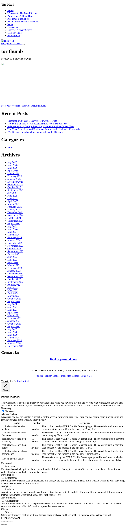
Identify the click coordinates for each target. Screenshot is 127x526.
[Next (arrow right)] (5, 524)
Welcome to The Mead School (22, 13)
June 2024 (12, 229)
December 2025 (15, 181)
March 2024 (13, 234)
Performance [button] (7, 474)
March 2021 (13, 315)
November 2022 (15, 276)
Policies (39, 375)
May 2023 (12, 259)
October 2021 (14, 298)
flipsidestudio (23, 381)
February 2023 (14, 268)
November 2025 (15, 184)
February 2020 (14, 340)
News (10, 24)
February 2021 (14, 318)
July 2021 (12, 304)
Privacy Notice (52, 375)
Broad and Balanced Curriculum (23, 21)
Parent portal (13, 35)
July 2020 (12, 329)
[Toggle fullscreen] (8, 521)
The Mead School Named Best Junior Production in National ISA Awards (43, 129)
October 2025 (14, 187)
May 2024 (12, 232)
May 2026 (12, 168)
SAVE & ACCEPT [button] (10, 517)
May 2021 (12, 309)
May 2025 (12, 198)
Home (10, 10)
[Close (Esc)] (2, 521)
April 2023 (12, 262)
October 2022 (14, 279)
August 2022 (13, 284)
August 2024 (13, 223)
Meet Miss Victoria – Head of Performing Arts (23, 105)
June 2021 (12, 307)
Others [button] (4, 509)
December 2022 (15, 273)
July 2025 (12, 193)
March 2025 (13, 204)
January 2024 (14, 240)
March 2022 (13, 296)
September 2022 (15, 282)
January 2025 (14, 209)
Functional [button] (6, 463)
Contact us (12, 27)
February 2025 (14, 206)
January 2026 (14, 179)
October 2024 (14, 218)
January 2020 (14, 343)
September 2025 (15, 190)
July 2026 (12, 162)
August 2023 (13, 254)
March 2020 (13, 337)
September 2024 (15, 220)
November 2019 (15, 346)
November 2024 (15, 215)
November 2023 (15, 245)
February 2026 (14, 176)
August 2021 (13, 301)
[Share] (5, 521)
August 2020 (13, 326)
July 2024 (12, 226)
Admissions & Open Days (20, 16)
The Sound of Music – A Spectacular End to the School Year (37, 123)
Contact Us (86, 375)
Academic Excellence (18, 18)
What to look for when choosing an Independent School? (35, 132)
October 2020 (14, 323)
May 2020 (12, 335)
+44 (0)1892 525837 (11, 43)
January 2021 (14, 321)
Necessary (10, 411)
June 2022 (12, 287)
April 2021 (12, 312)
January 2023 (14, 270)
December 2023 (15, 243)
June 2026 (12, 165)
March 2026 (13, 173)
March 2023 (13, 265)
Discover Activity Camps (19, 30)
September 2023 (15, 251)
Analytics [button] (6, 486)
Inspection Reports (70, 375)
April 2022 (12, 293)
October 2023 (14, 248)
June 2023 (12, 257)
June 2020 (12, 332)
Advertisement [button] (8, 497)
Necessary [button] (6, 408)
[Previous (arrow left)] (2, 524)
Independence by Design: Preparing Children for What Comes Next (40, 126)
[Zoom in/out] (12, 521)
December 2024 (15, 212)
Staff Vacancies (14, 32)
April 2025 (12, 201)
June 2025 (12, 195)
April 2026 (12, 170)
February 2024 (14, 237)
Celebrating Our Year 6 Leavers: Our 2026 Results (32, 121)
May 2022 (12, 290)
